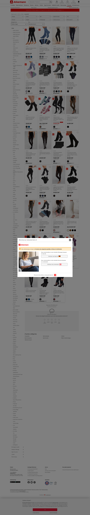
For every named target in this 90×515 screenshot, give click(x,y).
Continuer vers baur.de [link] (53, 256)
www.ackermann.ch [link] (49, 275)
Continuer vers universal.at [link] (53, 264)
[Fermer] (70, 240)
